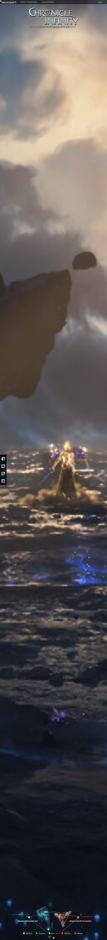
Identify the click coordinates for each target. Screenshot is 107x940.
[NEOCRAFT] (8, 2)
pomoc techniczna (28, 2)
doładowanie (48, 2)
